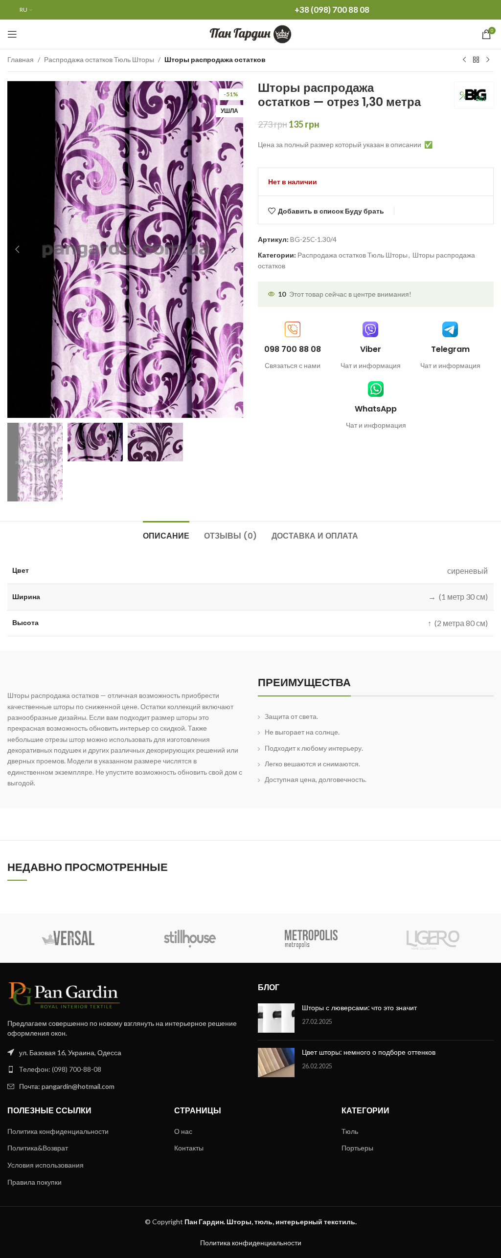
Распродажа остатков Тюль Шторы (99, 59)
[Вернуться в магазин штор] (476, 60)
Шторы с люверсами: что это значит (359, 1008)
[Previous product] (464, 60)
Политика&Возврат (37, 1148)
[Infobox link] (371, 346)
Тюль (350, 1131)
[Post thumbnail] (276, 1018)
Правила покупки (34, 1182)
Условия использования (45, 1165)
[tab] (166, 534)
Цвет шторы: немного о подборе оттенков (368, 1052)
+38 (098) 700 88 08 (332, 9)
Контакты (189, 1148)
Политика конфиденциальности (58, 1131)
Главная (20, 59)
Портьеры (357, 1148)
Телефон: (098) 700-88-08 (60, 1069)
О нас (183, 1131)
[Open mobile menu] (12, 34)
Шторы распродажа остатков (215, 59)
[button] (17, 249)
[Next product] (488, 60)
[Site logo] (250, 33)
